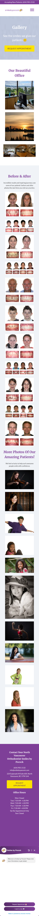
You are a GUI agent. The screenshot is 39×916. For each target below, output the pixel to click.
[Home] (13, 10)
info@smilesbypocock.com (19, 770)
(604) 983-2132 (29, 2)
